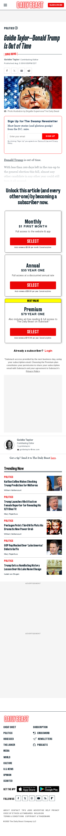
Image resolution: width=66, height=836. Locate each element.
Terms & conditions (13, 816)
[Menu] (8, 5)
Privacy (55, 810)
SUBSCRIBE (55, 5)
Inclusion (39, 813)
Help (48, 810)
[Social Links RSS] (45, 799)
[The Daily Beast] (30, 5)
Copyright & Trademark (37, 816)
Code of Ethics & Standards (18, 813)
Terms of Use (43, 141)
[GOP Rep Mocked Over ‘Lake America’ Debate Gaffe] (54, 553)
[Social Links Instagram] (32, 799)
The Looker (9, 745)
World (6, 757)
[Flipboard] (52, 799)
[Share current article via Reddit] (29, 71)
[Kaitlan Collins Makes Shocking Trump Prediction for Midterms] (54, 490)
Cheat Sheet (9, 727)
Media (6, 750)
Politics (8, 733)
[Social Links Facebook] (18, 799)
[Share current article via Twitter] (14, 71)
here (53, 457)
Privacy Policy (33, 371)
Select (33, 241)
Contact (15, 810)
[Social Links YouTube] (38, 799)
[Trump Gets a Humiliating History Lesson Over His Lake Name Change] (54, 573)
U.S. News (8, 769)
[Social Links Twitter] (25, 799)
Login (48, 350)
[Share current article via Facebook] (7, 71)
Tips (23, 810)
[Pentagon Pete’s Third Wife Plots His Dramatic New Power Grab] (54, 533)
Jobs (29, 810)
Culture (7, 763)
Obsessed (8, 739)
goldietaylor (24, 446)
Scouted (8, 781)
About (6, 810)
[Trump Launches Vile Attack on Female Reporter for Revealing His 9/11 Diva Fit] (54, 510)
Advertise (39, 810)
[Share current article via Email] (22, 71)
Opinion (7, 775)
